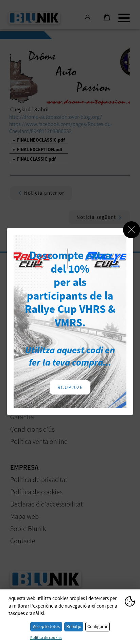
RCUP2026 (70, 387)
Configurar (97, 626)
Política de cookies (46, 637)
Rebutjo (73, 626)
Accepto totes (46, 626)
